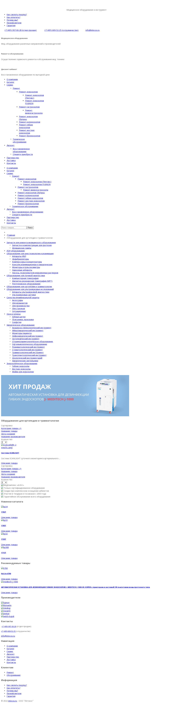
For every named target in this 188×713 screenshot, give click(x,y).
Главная (11, 235)
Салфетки (16, 322)
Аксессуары (17, 300)
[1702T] (4, 506)
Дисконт (10, 654)
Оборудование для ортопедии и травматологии (29, 286)
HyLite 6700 (6, 574)
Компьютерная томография (25, 278)
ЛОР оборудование (16, 250)
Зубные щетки (18, 316)
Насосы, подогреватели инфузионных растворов (35, 272)
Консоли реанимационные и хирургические (32, 264)
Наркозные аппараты (22, 270)
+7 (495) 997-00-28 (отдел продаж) (20, 30)
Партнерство (13, 657)
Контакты (11, 662)
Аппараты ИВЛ (19, 256)
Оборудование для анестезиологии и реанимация (30, 253)
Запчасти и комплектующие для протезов (32, 245)
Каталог (10, 648)
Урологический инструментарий (27, 358)
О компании (12, 646)
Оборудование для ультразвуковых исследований (30, 289)
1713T (3, 553)
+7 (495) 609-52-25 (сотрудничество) (61, 30)
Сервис (10, 651)
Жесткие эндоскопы (21, 369)
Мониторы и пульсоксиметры (26, 267)
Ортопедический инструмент (25, 338)
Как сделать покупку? (17, 14)
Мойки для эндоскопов (23, 371)
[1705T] (4, 520)
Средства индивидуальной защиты (23, 297)
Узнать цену (7, 447)
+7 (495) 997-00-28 (9, 626)
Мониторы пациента (22, 333)
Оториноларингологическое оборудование (32, 341)
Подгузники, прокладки (23, 319)
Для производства (20, 305)
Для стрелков (18, 308)
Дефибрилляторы (20, 259)
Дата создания (8, 434)
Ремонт (10, 672)
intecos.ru (12, 701)
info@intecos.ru (93, 30)
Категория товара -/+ (11, 428)
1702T (3, 512)
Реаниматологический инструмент (28, 347)
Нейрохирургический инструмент (27, 336)
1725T (3, 539)
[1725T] (4, 533)
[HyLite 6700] (4, 568)
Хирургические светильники (25, 360)
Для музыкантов (20, 303)
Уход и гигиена (14, 314)
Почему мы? (12, 20)
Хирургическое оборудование (21, 325)
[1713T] (5, 547)
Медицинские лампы (21, 248)
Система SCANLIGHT (10, 453)
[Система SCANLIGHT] (8, 444)
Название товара (9, 431)
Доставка (11, 659)
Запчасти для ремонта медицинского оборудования (31, 242)
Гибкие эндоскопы (20, 366)
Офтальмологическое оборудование (29, 344)
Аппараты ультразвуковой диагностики (30, 292)
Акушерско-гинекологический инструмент (31, 327)
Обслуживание (14, 675)
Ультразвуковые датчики (24, 294)
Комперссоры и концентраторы (27, 261)
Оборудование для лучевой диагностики (26, 275)
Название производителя (13, 436)
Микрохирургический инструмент (27, 330)
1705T (3, 526)
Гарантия (11, 25)
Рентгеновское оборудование (26, 283)
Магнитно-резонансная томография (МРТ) (32, 281)
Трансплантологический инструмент (29, 355)
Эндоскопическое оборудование (22, 363)
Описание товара (9, 463)
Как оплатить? (13, 17)
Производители (14, 22)
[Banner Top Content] (65, 415)
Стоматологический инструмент (27, 349)
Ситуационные (19, 311)
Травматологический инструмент (28, 352)
